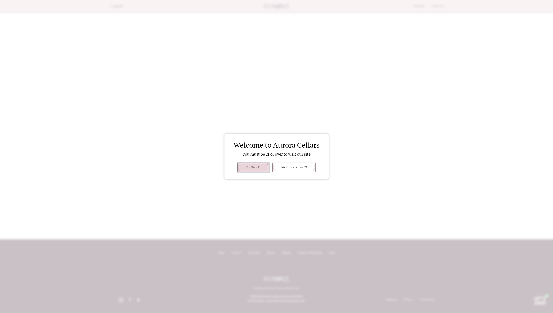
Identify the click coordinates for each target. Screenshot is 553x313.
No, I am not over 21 (294, 167)
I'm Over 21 (253, 167)
